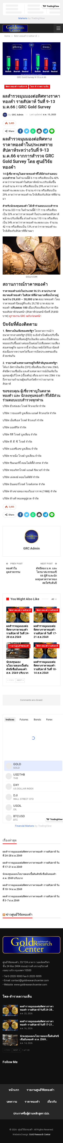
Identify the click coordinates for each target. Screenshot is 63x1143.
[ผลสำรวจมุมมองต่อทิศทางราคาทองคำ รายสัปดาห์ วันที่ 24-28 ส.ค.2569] (17, 615)
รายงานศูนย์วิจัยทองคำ (19, 646)
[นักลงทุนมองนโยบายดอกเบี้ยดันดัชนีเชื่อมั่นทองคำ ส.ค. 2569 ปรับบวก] (17, 650)
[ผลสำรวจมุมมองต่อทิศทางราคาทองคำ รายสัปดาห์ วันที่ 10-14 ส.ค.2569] (45, 650)
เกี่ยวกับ (52, 1101)
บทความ (12, 1101)
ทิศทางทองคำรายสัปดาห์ (16, 86)
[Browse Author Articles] (31, 536)
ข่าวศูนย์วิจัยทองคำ (19, 914)
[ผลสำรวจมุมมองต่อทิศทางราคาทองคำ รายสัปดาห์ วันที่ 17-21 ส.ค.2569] (45, 615)
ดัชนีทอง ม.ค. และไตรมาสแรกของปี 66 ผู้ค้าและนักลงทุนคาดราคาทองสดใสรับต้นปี (46, 576)
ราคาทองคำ (32, 1101)
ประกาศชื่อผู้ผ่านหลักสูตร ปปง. (31, 1113)
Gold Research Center (39, 1134)
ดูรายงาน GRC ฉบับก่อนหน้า (25, 316)
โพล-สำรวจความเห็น (39, 86)
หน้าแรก (14, 1090)
